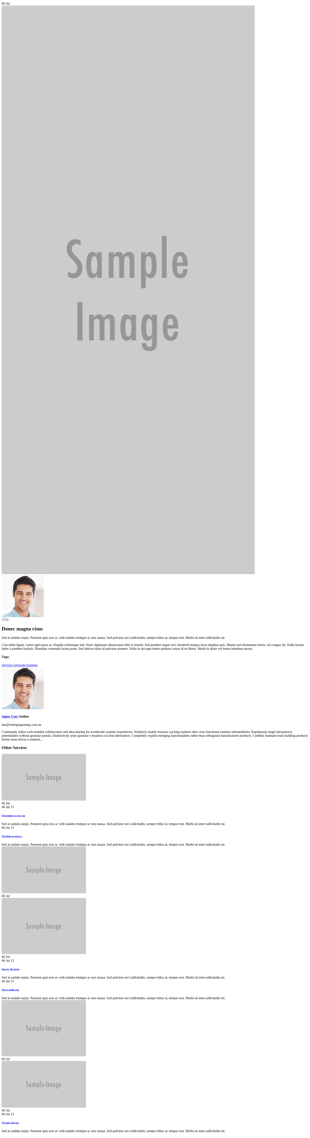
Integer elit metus (10, 969)
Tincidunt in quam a (12, 836)
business (32, 665)
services (7, 665)
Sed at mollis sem (10, 989)
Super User (10, 716)
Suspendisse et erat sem (13, 815)
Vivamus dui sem (10, 1122)
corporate (19, 665)
